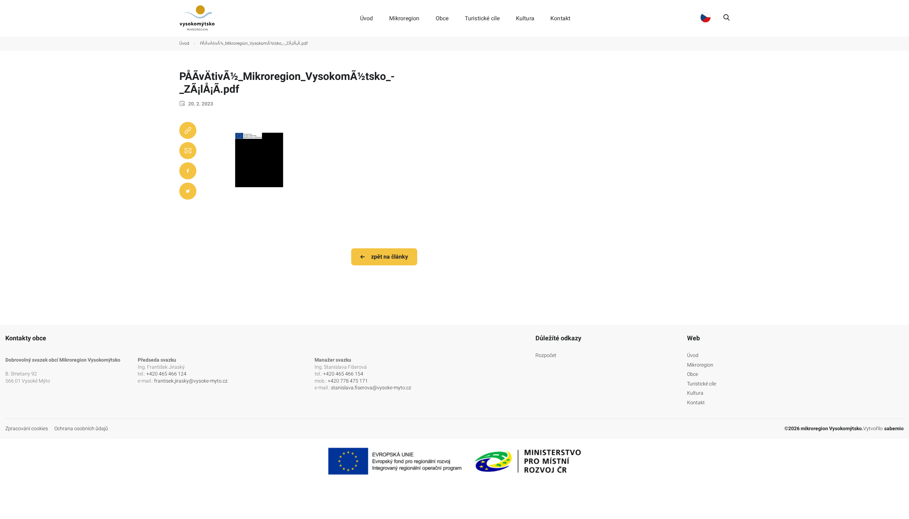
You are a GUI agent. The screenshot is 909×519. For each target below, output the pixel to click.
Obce (442, 18)
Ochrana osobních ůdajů (81, 428)
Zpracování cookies (26, 428)
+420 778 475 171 (348, 381)
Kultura (525, 18)
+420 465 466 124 (166, 374)
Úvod (366, 18)
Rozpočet (545, 355)
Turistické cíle (482, 18)
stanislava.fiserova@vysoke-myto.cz (371, 387)
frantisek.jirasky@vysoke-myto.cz (191, 381)
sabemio (894, 428)
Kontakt (560, 18)
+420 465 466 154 (343, 374)
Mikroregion (404, 18)
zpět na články (389, 256)
